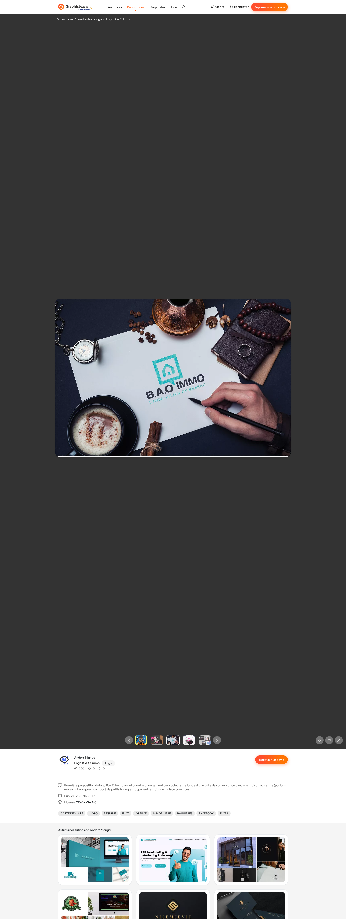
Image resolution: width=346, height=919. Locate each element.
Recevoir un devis (271, 760)
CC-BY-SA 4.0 (86, 802)
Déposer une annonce (269, 7)
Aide (173, 7)
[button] (129, 740)
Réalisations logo (89, 19)
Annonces (115, 7)
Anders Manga (84, 757)
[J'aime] (320, 740)
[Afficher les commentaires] (329, 740)
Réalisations (135, 7)
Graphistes (157, 7)
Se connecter (239, 7)
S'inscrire (218, 7)
